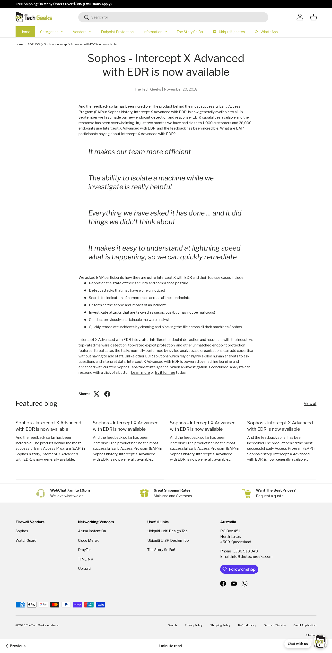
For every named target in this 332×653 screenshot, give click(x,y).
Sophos (22, 531)
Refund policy (247, 625)
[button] (313, 17)
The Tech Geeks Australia (42, 625)
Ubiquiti (84, 568)
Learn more (140, 372)
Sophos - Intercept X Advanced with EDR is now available (80, 44)
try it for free (165, 372)
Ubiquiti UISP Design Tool (168, 540)
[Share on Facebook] (107, 394)
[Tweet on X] (96, 394)
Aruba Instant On (92, 531)
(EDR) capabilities (206, 117)
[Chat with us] (320, 641)
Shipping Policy (220, 625)
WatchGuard (26, 540)
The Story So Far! (161, 550)
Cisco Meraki (88, 540)
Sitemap (311, 635)
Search (172, 625)
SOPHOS (34, 44)
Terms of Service (275, 625)
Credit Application (304, 625)
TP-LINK (85, 559)
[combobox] (173, 17)
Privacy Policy (193, 625)
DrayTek (85, 550)
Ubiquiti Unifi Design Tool (167, 531)
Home (19, 44)
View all (310, 403)
